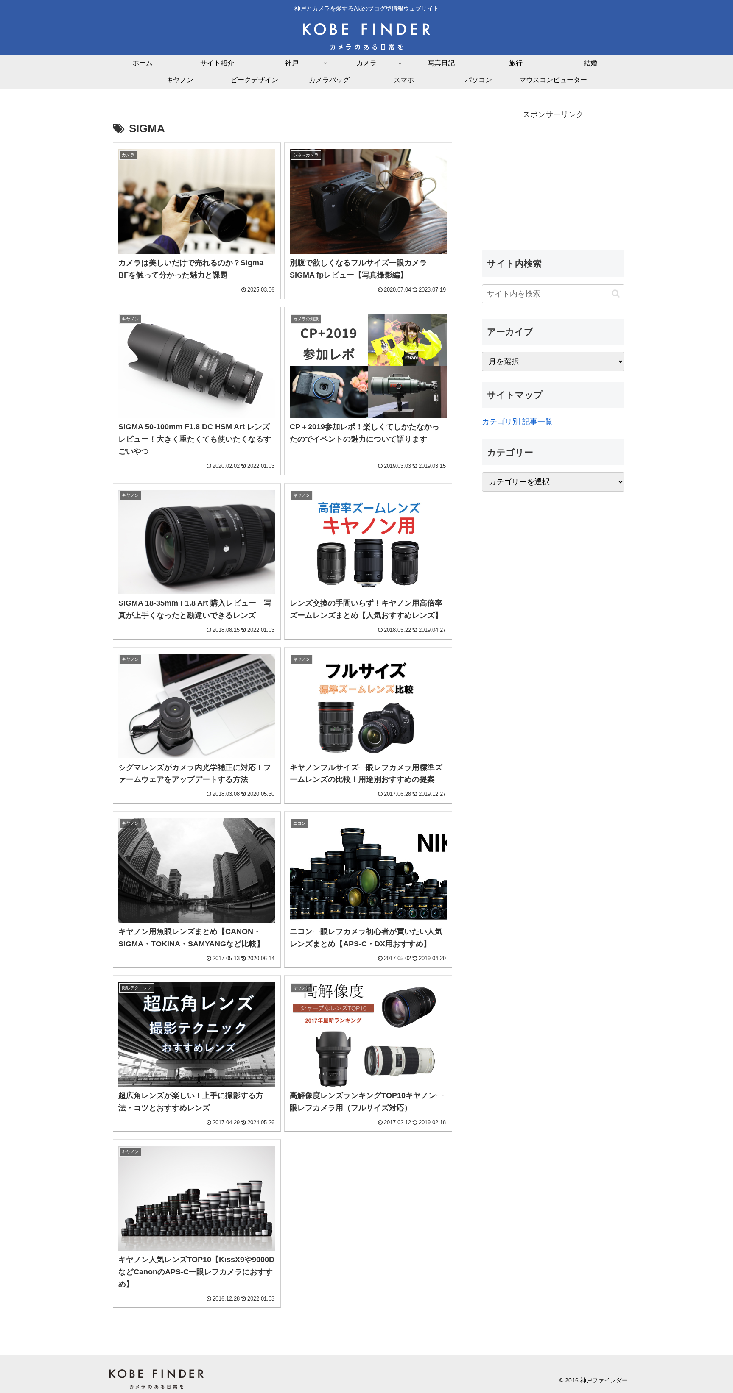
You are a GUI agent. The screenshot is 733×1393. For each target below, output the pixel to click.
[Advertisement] (553, 180)
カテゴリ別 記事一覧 (517, 421)
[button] (615, 293)
